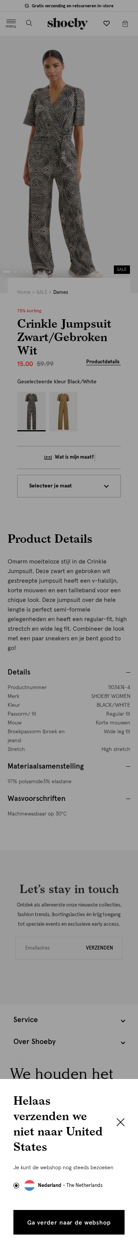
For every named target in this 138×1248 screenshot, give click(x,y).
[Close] (121, 1123)
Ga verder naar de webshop (68, 1223)
